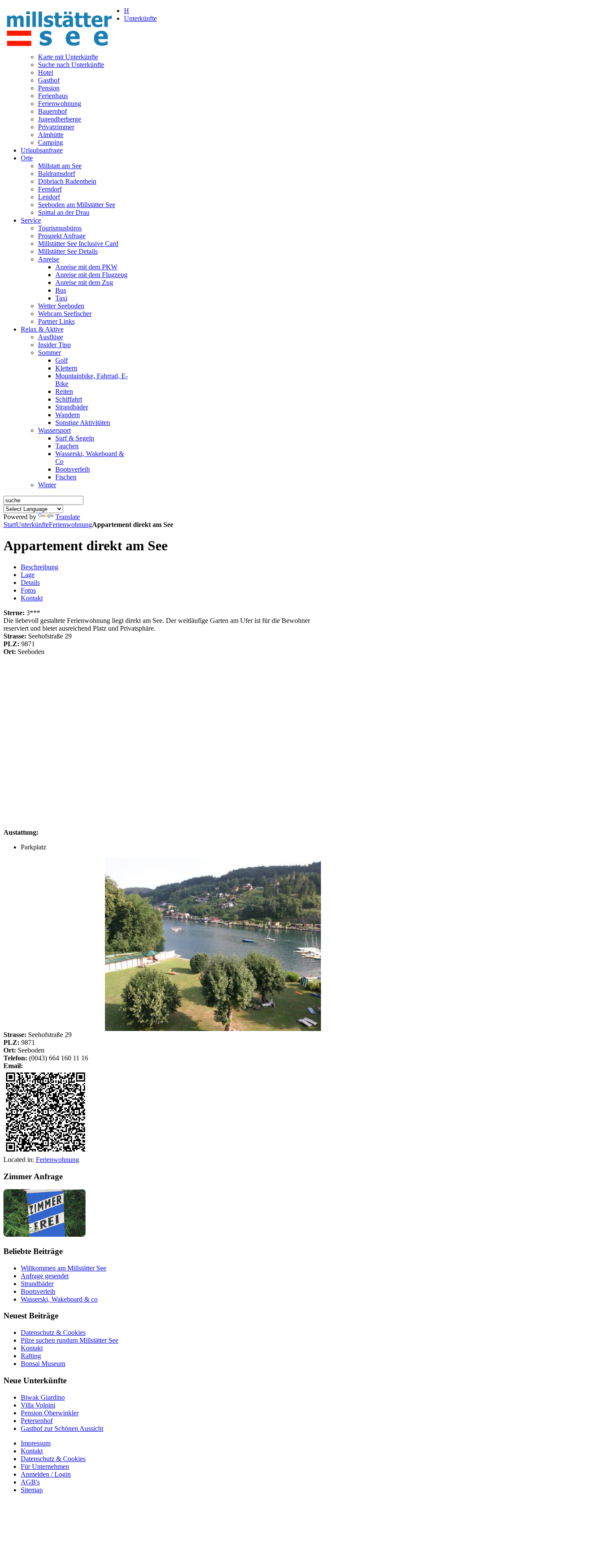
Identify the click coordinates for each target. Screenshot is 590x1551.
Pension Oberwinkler (50, 1413)
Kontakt (32, 598)
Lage (28, 574)
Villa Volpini (38, 1405)
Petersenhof (37, 1420)
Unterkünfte (32, 524)
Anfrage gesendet (45, 1276)
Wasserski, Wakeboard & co (59, 1299)
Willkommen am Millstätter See (63, 1268)
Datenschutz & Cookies (53, 1332)
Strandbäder (37, 1283)
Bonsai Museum (43, 1363)
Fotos (28, 590)
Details (30, 582)
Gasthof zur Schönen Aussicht (62, 1428)
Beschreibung (39, 567)
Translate (67, 516)
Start (9, 524)
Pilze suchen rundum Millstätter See (69, 1340)
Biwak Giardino (43, 1397)
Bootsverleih (38, 1291)
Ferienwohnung (70, 524)
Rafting (31, 1356)
